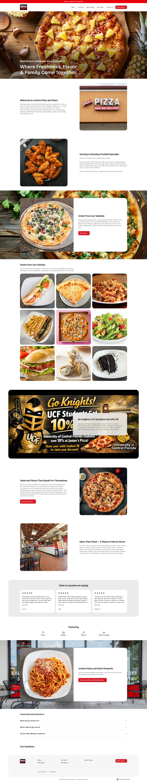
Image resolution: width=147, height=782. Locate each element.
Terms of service (42, 771)
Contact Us (110, 7)
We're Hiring (90, 7)
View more (25, 604)
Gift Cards (100, 7)
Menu (73, 7)
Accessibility (52, 771)
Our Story (81, 7)
